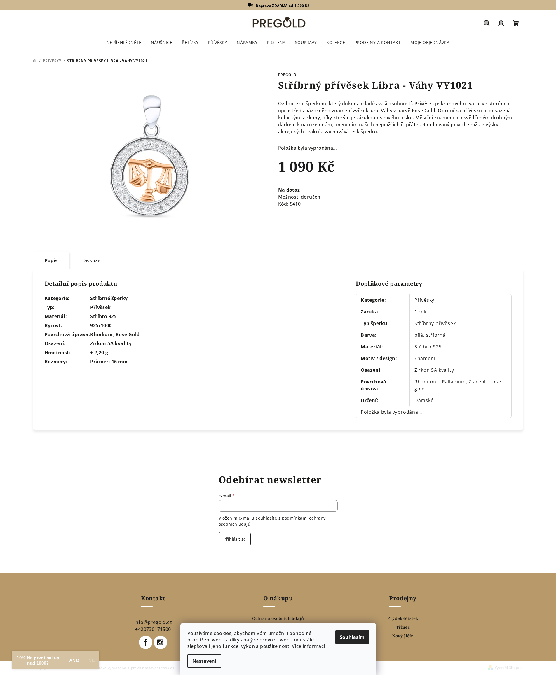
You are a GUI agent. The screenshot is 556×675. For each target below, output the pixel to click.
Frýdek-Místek (402, 618)
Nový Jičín (403, 636)
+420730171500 (153, 629)
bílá (418, 335)
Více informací (308, 646)
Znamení (424, 358)
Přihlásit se (235, 539)
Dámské (424, 400)
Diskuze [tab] (91, 260)
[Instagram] (160, 642)
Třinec (403, 627)
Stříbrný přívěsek (435, 323)
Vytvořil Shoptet (509, 667)
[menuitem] (124, 42)
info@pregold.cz (153, 622)
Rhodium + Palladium (440, 381)
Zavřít (311, 221)
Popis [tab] (51, 260)
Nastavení (204, 661)
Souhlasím (352, 637)
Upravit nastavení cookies (151, 667)
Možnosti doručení (300, 197)
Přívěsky (424, 300)
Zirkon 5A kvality (434, 370)
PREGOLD (287, 74)
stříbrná (436, 335)
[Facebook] (145, 642)
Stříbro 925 (428, 346)
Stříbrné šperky (109, 298)
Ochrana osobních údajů (278, 618)
